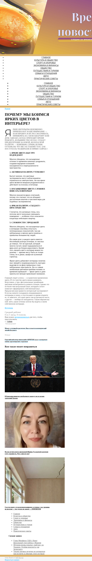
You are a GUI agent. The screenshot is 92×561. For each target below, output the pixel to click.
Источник (9, 308)
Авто (46, 76)
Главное (46, 57)
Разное (7, 109)
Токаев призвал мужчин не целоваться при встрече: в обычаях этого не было (29, 552)
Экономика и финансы (46, 65)
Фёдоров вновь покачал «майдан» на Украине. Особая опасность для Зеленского (28, 547)
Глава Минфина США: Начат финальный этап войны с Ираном (27, 542)
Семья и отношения (46, 73)
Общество (46, 68)
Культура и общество (46, 60)
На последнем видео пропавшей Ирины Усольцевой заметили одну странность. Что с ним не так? (26, 453)
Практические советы (46, 78)
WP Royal (19, 558)
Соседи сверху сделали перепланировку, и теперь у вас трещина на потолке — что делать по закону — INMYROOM (27, 508)
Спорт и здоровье (46, 62)
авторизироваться (21, 317)
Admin (9, 321)
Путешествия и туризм (46, 70)
